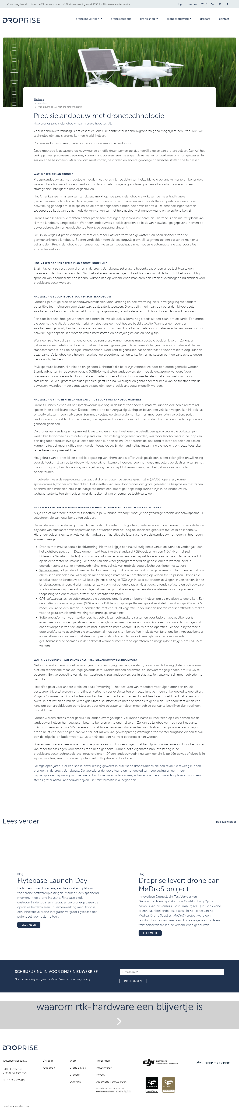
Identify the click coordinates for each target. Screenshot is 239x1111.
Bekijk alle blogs (226, 821)
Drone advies (77, 1067)
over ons (192, 4)
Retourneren (104, 1067)
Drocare (74, 1074)
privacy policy (82, 979)
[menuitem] (88, 20)
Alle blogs (39, 99)
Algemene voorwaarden (111, 1081)
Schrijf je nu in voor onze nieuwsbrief (56, 971)
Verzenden (103, 1060)
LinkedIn (48, 1060)
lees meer (29, 924)
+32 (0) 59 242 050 (15, 1073)
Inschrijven (133, 981)
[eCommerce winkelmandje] (220, 4)
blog (179, 4)
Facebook (49, 1067)
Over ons (75, 1081)
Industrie (42, 103)
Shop (72, 1060)
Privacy (100, 1074)
